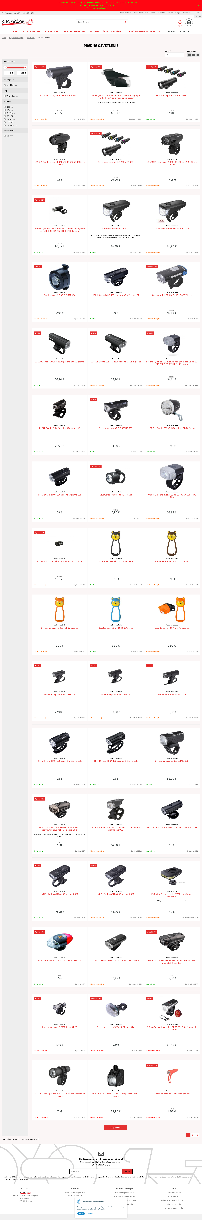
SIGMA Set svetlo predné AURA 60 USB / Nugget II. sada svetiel (171, 1028)
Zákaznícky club (174, 1192)
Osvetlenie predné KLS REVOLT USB (172, 228)
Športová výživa (112, 31)
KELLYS (11, 116)
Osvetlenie (31, 38)
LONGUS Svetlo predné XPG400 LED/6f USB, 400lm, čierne (172, 163)
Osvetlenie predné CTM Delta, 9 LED (59, 1027)
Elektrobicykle (32, 31)
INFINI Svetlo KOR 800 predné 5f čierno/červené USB (172, 827)
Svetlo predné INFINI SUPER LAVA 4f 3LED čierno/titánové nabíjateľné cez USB (59, 828)
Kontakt (197, 13)
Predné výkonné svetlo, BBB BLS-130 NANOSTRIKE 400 (171, 495)
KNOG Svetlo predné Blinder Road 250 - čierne (59, 561)
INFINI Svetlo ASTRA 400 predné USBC (59, 894)
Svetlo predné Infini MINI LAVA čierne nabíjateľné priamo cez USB (116, 828)
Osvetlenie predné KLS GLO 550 (115, 694)
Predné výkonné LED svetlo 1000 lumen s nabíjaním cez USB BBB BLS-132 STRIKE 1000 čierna (59, 229)
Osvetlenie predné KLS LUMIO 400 (171, 761)
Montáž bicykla (173, 1196)
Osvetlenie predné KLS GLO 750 (172, 694)
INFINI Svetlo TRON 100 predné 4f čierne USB (116, 761)
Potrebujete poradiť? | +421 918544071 (19, 13)
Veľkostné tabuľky (141, 13)
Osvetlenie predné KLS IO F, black (116, 494)
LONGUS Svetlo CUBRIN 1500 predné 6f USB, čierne (59, 361)
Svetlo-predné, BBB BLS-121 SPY (59, 295)
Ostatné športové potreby (140, 31)
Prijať (81, 1213)
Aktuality (161, 13)
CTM (10, 110)
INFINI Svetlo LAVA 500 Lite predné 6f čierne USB (116, 295)
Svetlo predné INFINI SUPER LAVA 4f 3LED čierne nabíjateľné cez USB (171, 961)
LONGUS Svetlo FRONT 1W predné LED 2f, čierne (172, 428)
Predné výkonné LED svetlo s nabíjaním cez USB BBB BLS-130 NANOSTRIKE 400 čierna (171, 362)
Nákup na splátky (174, 1204)
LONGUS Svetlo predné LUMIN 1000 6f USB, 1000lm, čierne (60, 163)
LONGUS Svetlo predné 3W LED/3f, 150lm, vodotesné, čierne (59, 1094)
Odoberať (127, 1171)
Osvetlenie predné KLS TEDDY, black (115, 561)
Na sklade (12, 85)
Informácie (187, 13)
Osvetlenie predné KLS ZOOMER (171, 95)
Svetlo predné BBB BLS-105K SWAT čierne (172, 295)
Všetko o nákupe (174, 13)
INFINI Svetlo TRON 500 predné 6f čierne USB (59, 494)
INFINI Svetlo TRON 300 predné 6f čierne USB (59, 761)
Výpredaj (185, 31)
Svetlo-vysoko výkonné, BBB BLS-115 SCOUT (60, 95)
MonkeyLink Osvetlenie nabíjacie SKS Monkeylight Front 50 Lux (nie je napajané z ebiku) (115, 96)
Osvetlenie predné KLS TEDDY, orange (59, 628)
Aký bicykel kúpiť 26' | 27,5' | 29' (174, 1200)
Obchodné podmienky (124, 1192)
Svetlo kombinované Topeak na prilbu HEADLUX (59, 960)
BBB (10, 107)
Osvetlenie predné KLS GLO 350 (59, 694)
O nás (153, 13)
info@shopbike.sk (77, 1192)
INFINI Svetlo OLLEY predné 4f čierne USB (59, 428)
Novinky (172, 31)
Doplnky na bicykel (75, 31)
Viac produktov (115, 1127)
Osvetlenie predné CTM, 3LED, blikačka (115, 1027)
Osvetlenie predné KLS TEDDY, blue (115, 628)
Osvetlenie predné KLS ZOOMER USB (115, 162)
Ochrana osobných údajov (124, 1196)
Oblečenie (94, 31)
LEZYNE (11, 122)
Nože (161, 31)
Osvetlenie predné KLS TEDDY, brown (172, 561)
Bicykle (16, 31)
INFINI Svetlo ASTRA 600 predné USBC (115, 894)
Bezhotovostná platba (173, 1208)
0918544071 (76, 1195)
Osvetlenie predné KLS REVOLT (116, 228)
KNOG (11, 119)
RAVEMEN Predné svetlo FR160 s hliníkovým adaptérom (171, 895)
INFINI (11, 113)
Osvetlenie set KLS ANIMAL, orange (172, 628)
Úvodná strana (125, 13)
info (108, 1165)
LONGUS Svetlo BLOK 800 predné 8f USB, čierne (116, 960)
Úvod (4, 38)
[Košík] (189, 22)
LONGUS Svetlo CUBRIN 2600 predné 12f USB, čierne (115, 361)
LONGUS (12, 125)
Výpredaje (12, 96)
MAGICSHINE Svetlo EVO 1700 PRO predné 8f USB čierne (115, 1094)
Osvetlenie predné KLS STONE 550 (115, 428)
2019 (10, 136)
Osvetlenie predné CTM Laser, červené (172, 1093)
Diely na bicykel (52, 31)
